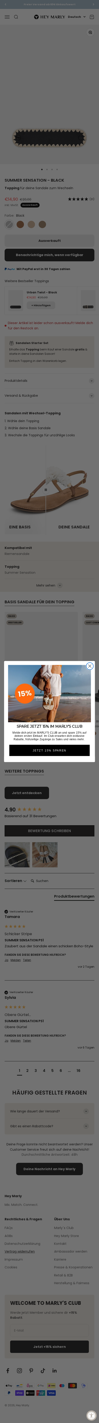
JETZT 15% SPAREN (49, 750)
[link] (49, 693)
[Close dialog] (89, 666)
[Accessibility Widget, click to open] (91, 1415)
